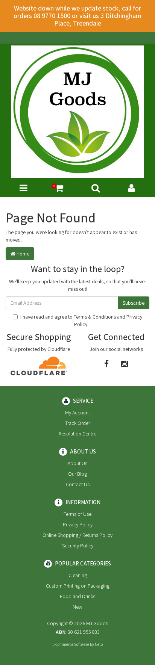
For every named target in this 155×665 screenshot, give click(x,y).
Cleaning (77, 575)
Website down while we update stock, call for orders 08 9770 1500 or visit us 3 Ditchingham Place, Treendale (77, 15)
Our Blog (77, 473)
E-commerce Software (70, 644)
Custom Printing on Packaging (77, 585)
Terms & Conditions (95, 316)
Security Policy (77, 545)
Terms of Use (77, 514)
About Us (77, 463)
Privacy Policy (78, 524)
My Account (77, 412)
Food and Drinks (77, 596)
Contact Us (78, 484)
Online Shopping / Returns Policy (77, 535)
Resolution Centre (77, 433)
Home (22, 253)
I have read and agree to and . (81, 320)
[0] (59, 188)
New (77, 606)
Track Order (77, 423)
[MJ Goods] (77, 111)
